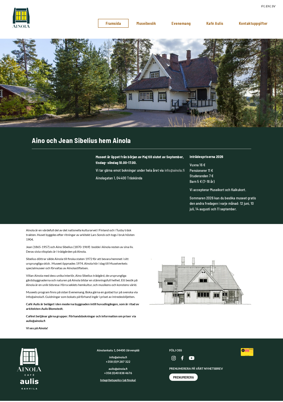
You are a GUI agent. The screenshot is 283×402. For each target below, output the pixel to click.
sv (273, 6)
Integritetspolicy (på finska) (118, 380)
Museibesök (146, 23)
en (268, 6)
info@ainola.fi (175, 170)
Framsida (113, 23)
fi (262, 6)
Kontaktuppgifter (253, 23)
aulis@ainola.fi (118, 368)
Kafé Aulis (214, 23)
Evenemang (181, 23)
